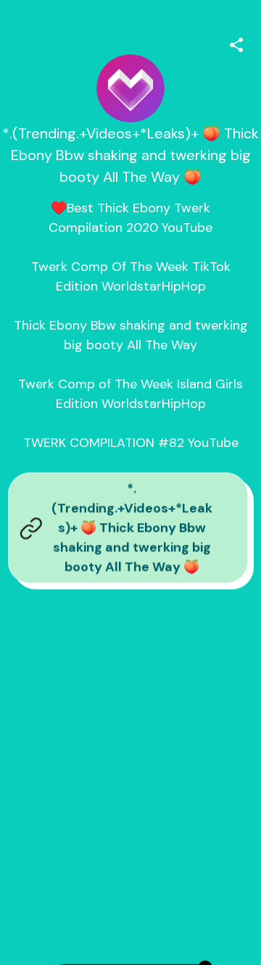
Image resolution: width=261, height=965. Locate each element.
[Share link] (236, 42)
